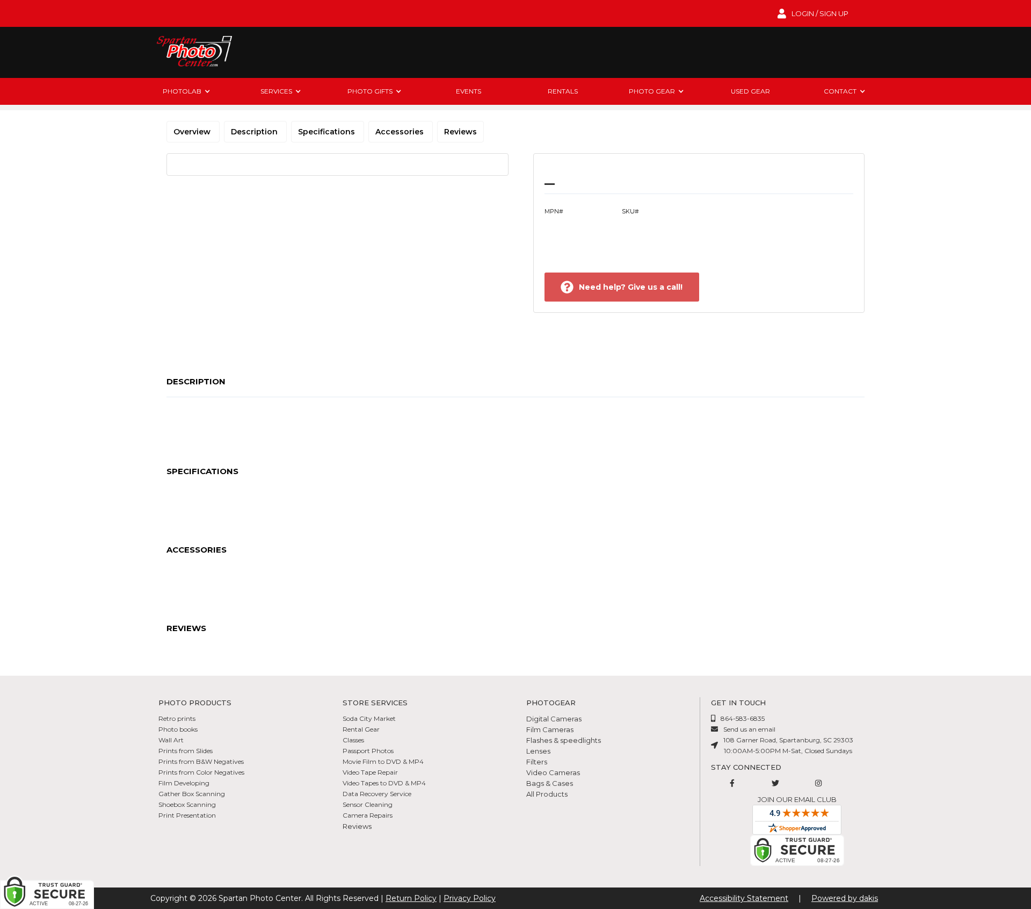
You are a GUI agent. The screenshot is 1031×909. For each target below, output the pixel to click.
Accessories (400, 132)
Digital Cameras (554, 718)
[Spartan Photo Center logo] (193, 52)
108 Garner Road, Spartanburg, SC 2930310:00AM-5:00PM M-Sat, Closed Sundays (788, 745)
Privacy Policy (470, 898)
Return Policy (411, 898)
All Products (547, 794)
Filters (536, 761)
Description (255, 132)
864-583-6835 (743, 718)
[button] (187, 91)
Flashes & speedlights (563, 740)
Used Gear (750, 91)
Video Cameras (553, 772)
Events (468, 91)
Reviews (460, 132)
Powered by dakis (844, 898)
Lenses (538, 751)
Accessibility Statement (744, 898)
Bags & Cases (549, 783)
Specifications (327, 132)
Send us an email (749, 729)
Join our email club (797, 799)
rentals (563, 91)
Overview (193, 132)
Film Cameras (549, 729)
